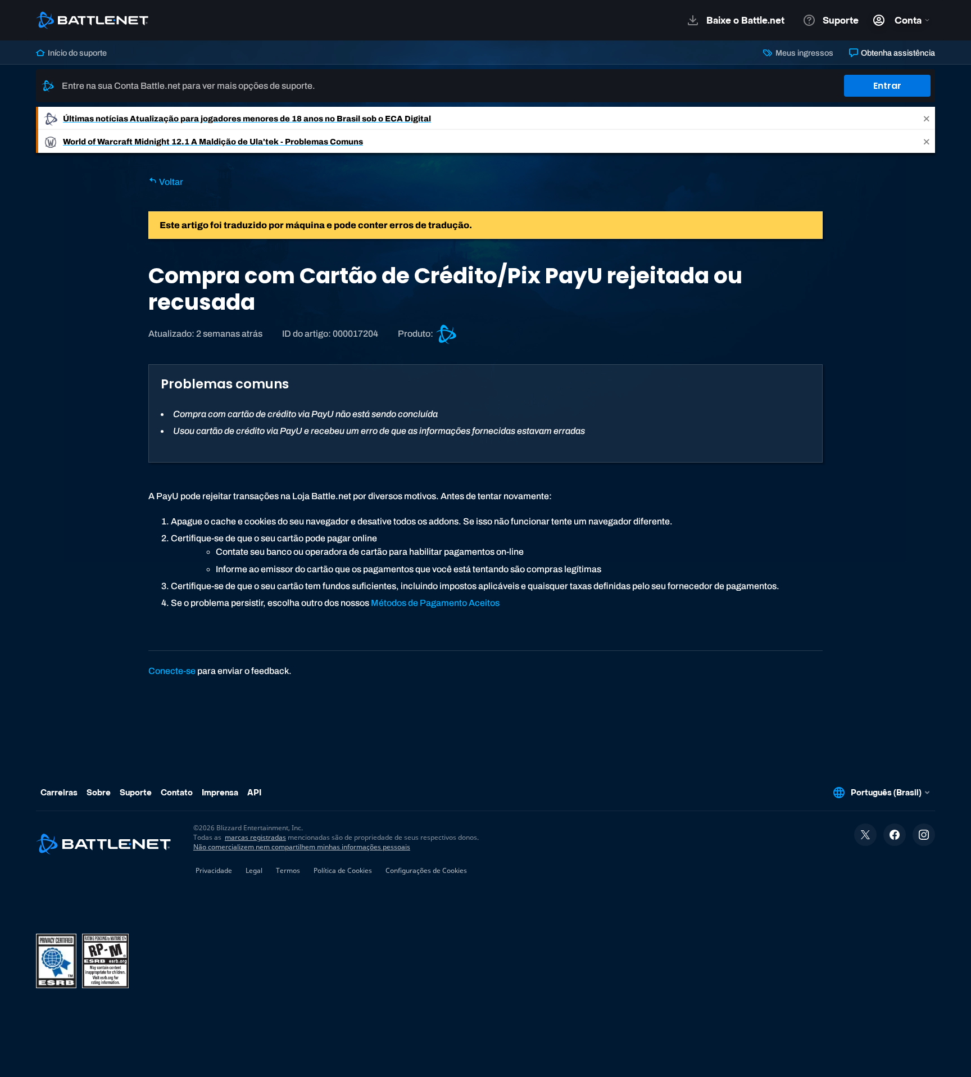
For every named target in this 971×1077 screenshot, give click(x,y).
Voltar (170, 182)
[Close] (926, 118)
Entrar (887, 85)
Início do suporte (76, 52)
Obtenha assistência (897, 52)
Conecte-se (172, 671)
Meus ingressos (803, 52)
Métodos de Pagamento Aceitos (435, 603)
